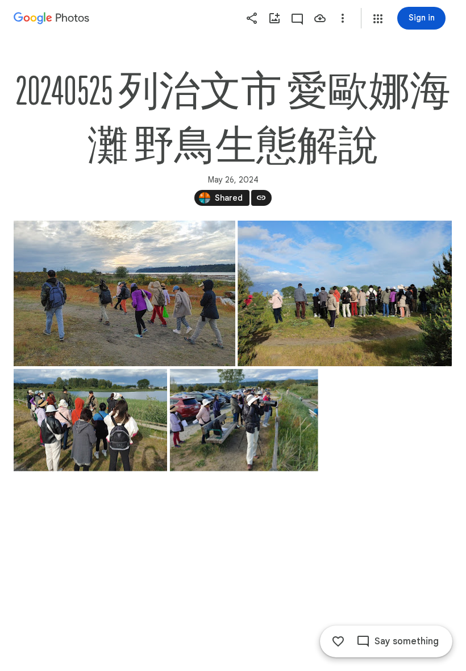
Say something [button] (407, 641)
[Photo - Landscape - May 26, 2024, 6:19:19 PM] (124, 293)
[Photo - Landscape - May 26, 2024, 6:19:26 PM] (244, 420)
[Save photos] (320, 18)
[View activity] (297, 18)
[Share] (251, 18)
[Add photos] (274, 18)
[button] (378, 18)
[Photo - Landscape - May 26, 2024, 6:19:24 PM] (90, 420)
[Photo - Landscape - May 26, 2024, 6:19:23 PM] (345, 293)
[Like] (338, 641)
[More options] (342, 18)
